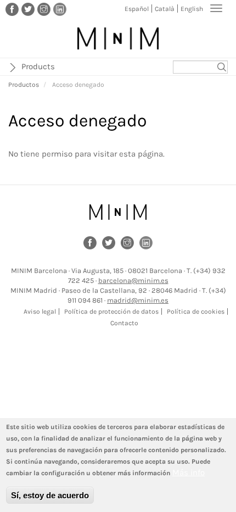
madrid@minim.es (137, 300)
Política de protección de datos (111, 311)
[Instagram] (43, 9)
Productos (23, 84)
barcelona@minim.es (133, 280)
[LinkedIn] (59, 9)
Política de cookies (195, 311)
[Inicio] (118, 38)
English (192, 9)
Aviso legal (40, 311)
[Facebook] (12, 9)
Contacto (124, 323)
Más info (188, 472)
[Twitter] (28, 9)
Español (137, 9)
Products (38, 66)
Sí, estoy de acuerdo (50, 495)
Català (165, 9)
